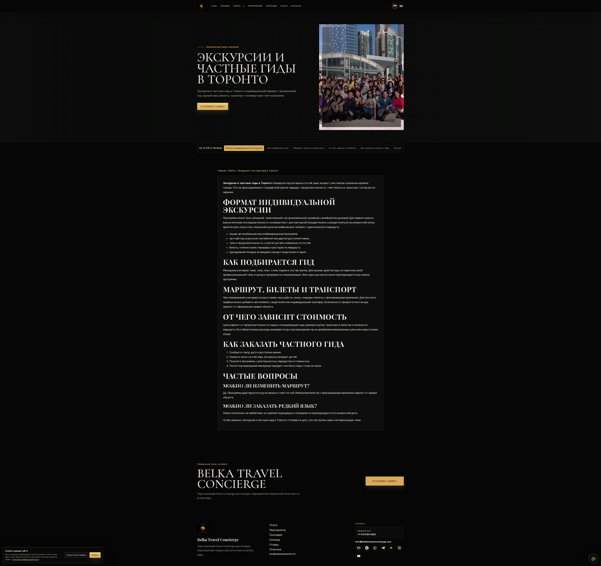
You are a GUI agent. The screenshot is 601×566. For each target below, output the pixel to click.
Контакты (296, 6)
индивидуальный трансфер (307, 302)
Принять (95, 555)
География (271, 6)
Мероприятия (255, 6)
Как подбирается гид (277, 148)
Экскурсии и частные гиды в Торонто (258, 170)
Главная (222, 170)
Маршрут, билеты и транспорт (308, 148)
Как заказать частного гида (375, 148)
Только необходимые (76, 555)
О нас (214, 6)
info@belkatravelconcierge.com (373, 541)
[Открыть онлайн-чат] (593, 558)
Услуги (236, 6)
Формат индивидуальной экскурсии (244, 148)
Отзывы (273, 544)
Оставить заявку (212, 106)
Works (232, 170)
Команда (225, 6)
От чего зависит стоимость (342, 148)
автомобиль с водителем (269, 302)
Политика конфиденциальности (282, 551)
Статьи (283, 6)
